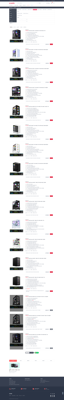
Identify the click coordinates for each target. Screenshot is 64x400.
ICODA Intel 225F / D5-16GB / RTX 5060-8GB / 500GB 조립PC (33, 82)
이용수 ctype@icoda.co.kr (28, 380)
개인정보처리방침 (13, 395)
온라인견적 (24, 5)
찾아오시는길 (53, 0)
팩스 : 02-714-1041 (42, 382)
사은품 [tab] (20, 360)
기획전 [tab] (51, 360)
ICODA (10, 393)
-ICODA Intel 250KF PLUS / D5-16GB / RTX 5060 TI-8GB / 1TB (37, 106)
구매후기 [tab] (36, 360)
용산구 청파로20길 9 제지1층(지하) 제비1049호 (14, 384)
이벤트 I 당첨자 (16, 5)
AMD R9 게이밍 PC (30, 9)
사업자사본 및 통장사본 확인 (12, 383)
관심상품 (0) (44, 0)
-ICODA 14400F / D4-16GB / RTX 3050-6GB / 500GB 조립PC (36, 125)
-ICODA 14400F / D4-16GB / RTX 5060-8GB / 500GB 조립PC (36, 49)
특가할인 (20, 5)
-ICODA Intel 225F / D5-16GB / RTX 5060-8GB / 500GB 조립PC (37, 68)
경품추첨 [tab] (28, 360)
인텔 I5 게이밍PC (35, 9)
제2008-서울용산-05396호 (12, 382)
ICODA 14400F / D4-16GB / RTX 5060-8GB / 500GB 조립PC (33, 63)
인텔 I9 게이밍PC (44, 9)
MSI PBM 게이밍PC (50, 9)
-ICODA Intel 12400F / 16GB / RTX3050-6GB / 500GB (35, 182)
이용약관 (17, 395)
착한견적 (32, 5)
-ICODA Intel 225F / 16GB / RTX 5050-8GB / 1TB (34, 220)
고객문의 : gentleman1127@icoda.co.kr (44, 381)
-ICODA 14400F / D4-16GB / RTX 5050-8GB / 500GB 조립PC (36, 144)
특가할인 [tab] (43, 360)
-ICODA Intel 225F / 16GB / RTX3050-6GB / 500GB (35, 201)
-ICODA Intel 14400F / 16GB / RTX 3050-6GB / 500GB (35, 258)
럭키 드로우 (28, 5)
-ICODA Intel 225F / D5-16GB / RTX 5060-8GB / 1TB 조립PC (36, 87)
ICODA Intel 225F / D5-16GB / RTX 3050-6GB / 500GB (32, 44)
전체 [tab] (13, 360)
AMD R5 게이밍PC (19, 9)
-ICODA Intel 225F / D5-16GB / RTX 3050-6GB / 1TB (35, 30)
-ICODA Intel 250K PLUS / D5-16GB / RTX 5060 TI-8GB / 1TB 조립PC (38, 315)
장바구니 (51, 44)
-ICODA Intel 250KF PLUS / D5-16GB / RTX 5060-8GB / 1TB (36, 334)
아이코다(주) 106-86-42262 (12, 381)
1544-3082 (11, 0)
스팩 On (37, 352)
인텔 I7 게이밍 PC (40, 9)
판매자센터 (24, 395)
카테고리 (11, 5)
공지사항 (49, 0)
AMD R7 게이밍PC (24, 9)
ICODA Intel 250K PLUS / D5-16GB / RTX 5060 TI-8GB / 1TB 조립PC (34, 329)
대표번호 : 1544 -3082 (42, 380)
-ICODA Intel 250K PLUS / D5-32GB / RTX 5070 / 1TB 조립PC (36, 296)
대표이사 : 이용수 (11, 380)
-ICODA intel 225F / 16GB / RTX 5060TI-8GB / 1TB (35, 277)
